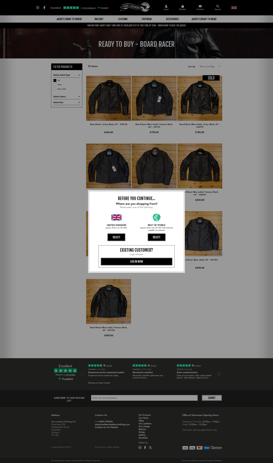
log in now (136, 261)
